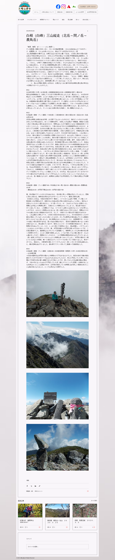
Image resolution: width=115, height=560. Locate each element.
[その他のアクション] (88, 31)
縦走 (63, 19)
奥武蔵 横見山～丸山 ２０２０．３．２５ (57, 521)
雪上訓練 (70, 19)
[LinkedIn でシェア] (35, 486)
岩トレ (77, 19)
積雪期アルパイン (44, 19)
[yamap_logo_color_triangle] (69, 6)
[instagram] (63, 6)
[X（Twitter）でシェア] (31, 486)
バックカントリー (32, 19)
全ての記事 (21, 19)
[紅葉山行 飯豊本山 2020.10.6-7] (30, 510)
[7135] (74, 6)
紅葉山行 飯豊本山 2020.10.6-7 (27, 521)
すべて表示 (94, 500)
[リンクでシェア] (39, 486)
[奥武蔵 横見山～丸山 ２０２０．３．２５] (57, 510)
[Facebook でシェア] (27, 486)
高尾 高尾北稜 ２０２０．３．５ (84, 521)
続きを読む (86, 19)
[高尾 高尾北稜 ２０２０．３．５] (85, 510)
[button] (60, 12)
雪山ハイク (56, 19)
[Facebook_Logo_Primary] (58, 6)
